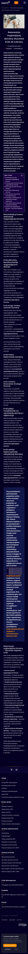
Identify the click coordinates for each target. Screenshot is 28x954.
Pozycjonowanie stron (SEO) (10, 848)
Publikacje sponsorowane (9, 845)
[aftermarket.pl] (4, 920)
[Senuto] (20, 920)
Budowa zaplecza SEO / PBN (10, 871)
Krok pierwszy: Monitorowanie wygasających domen (14, 184)
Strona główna (5, 8)
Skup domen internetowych (10, 866)
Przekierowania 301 (7, 818)
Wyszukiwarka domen (8, 857)
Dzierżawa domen (7, 821)
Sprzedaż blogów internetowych (11, 863)
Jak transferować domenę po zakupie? (13, 907)
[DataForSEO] (12, 920)
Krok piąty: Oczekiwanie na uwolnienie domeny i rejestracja (13, 199)
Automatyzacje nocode (9, 785)
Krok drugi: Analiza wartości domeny (14, 187)
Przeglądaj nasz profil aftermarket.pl (13, 885)
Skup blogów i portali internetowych (13, 868)
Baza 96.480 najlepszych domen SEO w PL (14, 896)
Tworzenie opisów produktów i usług (13, 797)
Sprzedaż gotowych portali (10, 860)
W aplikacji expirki (13, 576)
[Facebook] (11, 769)
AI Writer (4, 788)
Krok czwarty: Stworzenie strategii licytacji (13, 195)
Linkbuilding (5, 833)
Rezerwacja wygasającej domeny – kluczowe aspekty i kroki (14, 208)
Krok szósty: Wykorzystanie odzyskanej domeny (13, 204)
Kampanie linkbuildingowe (9, 791)
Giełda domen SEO (7, 809)
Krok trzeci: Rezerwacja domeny (12, 191)
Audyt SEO (5, 794)
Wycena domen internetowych (11, 824)
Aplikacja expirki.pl (7, 806)
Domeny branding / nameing (10, 815)
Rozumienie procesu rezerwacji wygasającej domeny (12, 179)
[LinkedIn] (16, 769)
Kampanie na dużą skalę (9, 842)
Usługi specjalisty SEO (8, 839)
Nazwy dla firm (6, 812)
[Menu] (24, 3)
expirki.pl (9, 48)
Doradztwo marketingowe (9, 782)
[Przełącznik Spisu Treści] (21, 175)
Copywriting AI (6, 836)
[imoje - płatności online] (22, 925)
